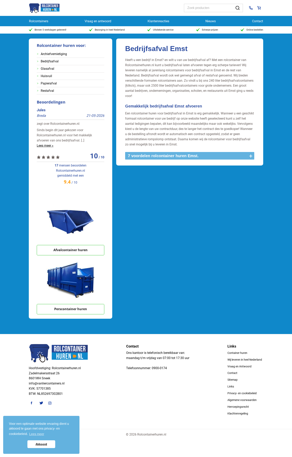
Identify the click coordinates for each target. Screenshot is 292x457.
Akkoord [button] (41, 444)
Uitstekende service (163, 29)
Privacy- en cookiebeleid (242, 393)
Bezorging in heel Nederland (110, 29)
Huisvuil (46, 76)
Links (230, 386)
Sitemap (232, 379)
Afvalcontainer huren (70, 250)
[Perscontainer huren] (70, 279)
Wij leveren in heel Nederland (244, 359)
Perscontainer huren (70, 309)
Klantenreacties (158, 21)
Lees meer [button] (36, 434)
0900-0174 (159, 368)
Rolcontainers (38, 21)
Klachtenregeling (237, 413)
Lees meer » (45, 145)
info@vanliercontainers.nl (47, 383)
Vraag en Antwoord (239, 366)
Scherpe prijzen (210, 29)
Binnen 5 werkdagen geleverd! (50, 29)
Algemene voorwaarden (242, 400)
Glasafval (47, 69)
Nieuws (210, 21)
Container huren (237, 352)
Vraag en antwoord (98, 21)
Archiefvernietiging (54, 54)
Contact (257, 21)
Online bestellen (254, 29)
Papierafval (49, 83)
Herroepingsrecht (238, 406)
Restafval (47, 91)
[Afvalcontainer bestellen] (70, 220)
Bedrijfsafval (50, 61)
